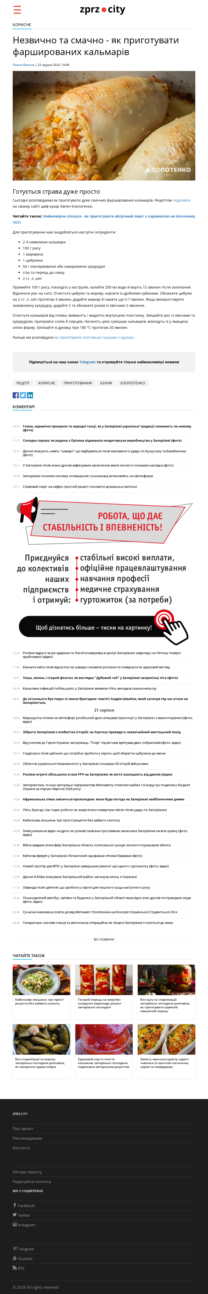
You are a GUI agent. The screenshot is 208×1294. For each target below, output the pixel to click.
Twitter (24, 1215)
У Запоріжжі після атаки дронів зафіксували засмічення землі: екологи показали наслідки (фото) (98, 465)
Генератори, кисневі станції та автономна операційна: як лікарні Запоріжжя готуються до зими (98, 923)
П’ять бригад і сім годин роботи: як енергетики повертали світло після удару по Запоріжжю (95, 810)
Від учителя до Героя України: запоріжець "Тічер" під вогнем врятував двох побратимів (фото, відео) (102, 743)
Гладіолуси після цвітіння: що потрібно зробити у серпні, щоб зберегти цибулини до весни (94, 753)
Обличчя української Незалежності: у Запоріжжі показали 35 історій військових (85, 764)
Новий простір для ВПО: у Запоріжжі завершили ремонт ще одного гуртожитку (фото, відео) (96, 866)
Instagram (27, 1224)
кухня (106, 383)
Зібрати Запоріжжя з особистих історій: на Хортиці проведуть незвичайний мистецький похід (102, 732)
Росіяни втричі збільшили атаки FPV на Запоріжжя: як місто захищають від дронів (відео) (97, 774)
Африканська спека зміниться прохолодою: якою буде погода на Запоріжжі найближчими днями (103, 799)
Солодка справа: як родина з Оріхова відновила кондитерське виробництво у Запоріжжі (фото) (102, 440)
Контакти (21, 1147)
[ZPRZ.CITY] (102, 9)
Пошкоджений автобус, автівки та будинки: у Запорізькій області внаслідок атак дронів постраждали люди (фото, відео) (107, 900)
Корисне (22, 24)
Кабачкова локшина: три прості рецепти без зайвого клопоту (71, 820)
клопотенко (132, 383)
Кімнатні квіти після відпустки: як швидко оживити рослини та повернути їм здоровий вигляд (96, 667)
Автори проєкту (27, 1171)
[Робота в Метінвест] (104, 571)
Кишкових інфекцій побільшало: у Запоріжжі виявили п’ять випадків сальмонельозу (90, 688)
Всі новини (104, 939)
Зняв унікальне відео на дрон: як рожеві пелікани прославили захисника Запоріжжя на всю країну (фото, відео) (105, 833)
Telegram (87, 362)
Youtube (25, 1258)
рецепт (23, 383)
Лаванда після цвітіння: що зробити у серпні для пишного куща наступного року (86, 887)
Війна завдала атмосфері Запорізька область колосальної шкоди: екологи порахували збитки (97, 845)
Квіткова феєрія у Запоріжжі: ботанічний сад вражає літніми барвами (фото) (82, 856)
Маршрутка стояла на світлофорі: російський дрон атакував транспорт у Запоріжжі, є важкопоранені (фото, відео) (108, 720)
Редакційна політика (32, 1181)
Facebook (26, 1205)
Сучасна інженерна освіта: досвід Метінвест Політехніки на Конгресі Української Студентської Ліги (100, 912)
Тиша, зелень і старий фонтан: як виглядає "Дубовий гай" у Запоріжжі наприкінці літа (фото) (100, 678)
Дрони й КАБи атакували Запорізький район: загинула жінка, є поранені (80, 877)
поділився (181, 200)
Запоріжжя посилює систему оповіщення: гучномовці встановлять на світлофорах (88, 476)
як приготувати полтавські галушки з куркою (94, 337)
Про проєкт (23, 1128)
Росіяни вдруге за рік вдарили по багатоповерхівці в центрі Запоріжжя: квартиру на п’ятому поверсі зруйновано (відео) (102, 655)
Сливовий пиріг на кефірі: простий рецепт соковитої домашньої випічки (80, 487)
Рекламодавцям (27, 1138)
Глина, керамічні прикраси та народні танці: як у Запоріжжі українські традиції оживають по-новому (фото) (107, 428)
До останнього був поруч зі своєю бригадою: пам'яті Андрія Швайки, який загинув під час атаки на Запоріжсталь (105, 701)
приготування (78, 383)
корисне (46, 383)
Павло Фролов (23, 65)
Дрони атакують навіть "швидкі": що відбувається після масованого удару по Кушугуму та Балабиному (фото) (104, 453)
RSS (21, 1268)
